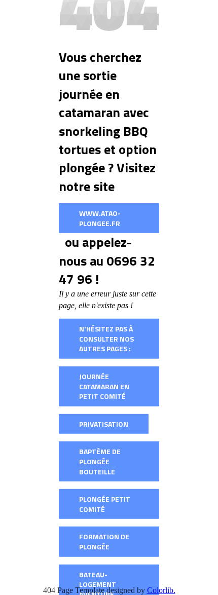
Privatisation (103, 423)
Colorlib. (161, 590)
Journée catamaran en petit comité (104, 386)
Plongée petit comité (104, 504)
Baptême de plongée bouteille (100, 461)
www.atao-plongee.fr (100, 218)
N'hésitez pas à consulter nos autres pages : (106, 338)
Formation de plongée (104, 541)
